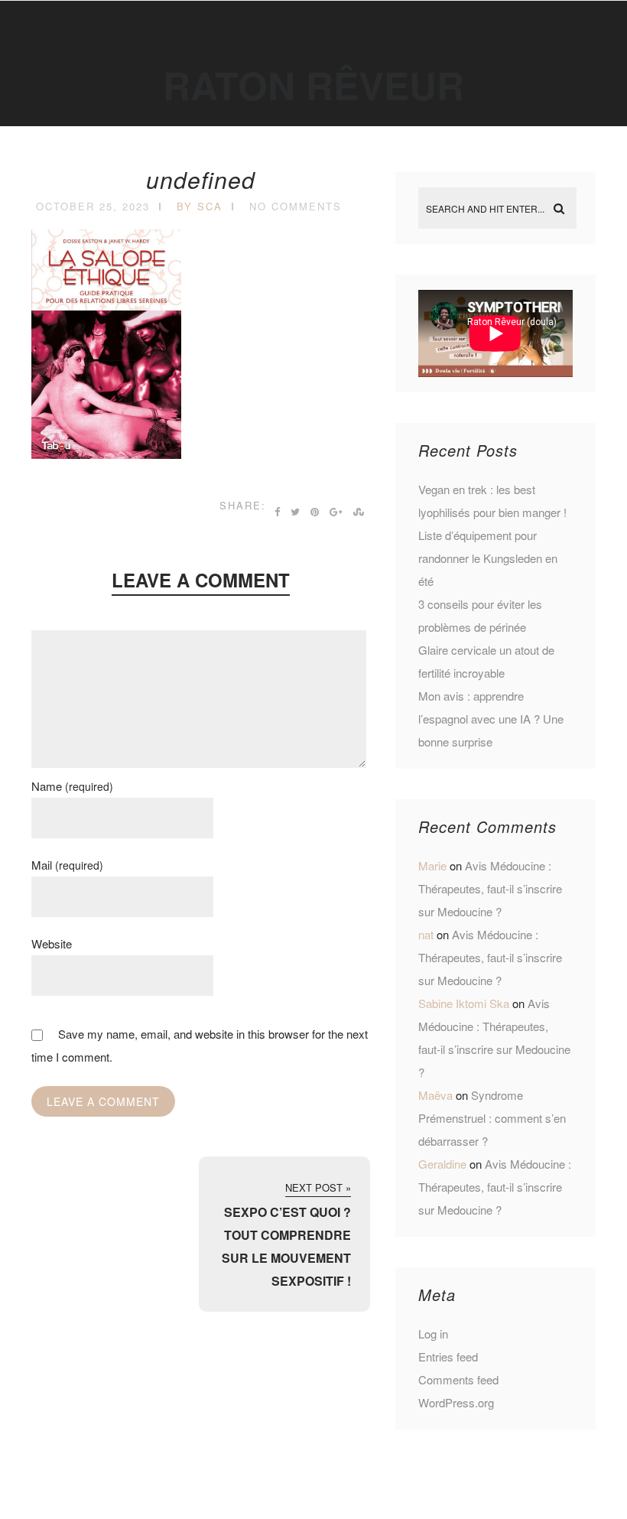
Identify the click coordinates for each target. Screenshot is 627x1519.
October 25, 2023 (93, 206)
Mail (67, 865)
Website (51, 943)
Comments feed (458, 1379)
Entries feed (448, 1356)
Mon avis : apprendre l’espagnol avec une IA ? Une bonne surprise (491, 719)
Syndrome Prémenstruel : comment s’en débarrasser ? (492, 1118)
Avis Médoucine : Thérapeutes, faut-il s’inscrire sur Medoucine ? (490, 888)
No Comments (295, 206)
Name (72, 786)
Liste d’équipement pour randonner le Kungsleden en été (487, 558)
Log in (433, 1333)
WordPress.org (456, 1402)
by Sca (200, 206)
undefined (200, 179)
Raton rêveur (313, 84)
